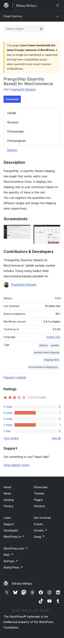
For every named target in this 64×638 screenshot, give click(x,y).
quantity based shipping (46, 352)
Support (12, 150)
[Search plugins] (41, 28)
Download (12, 99)
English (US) (53, 336)
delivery (43, 345)
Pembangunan (16, 140)
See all (56, 438)
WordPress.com (16, 548)
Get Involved (42, 517)
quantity (55, 345)
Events (38, 524)
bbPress (11, 561)
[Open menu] (58, 5)
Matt (9, 554)
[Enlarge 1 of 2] (26, 229)
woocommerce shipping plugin (44, 367)
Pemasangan (15, 131)
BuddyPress (13, 567)
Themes (39, 493)
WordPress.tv (14, 536)
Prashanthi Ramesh (23, 89)
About (7, 487)
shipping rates (51, 359)
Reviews (12, 122)
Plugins (38, 500)
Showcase (40, 487)
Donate (40, 530)
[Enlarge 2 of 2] (55, 229)
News (7, 493)
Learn (7, 517)
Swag (39, 536)
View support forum (16, 465)
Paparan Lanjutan (15, 377)
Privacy (8, 506)
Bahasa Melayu (22, 583)
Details (11, 113)
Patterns (39, 506)
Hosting (9, 500)
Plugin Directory (13, 16)
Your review (11, 438)
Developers (11, 530)
